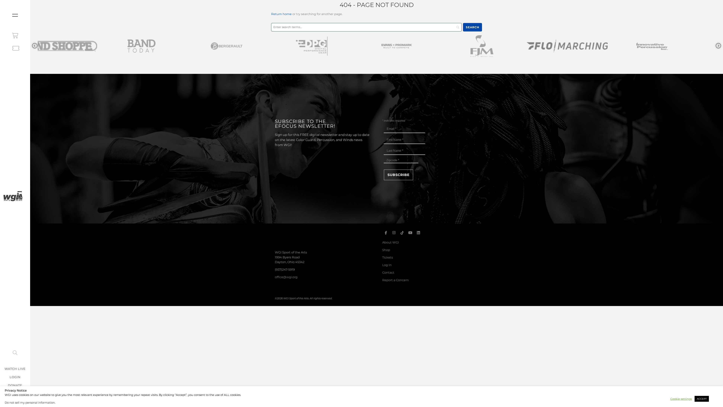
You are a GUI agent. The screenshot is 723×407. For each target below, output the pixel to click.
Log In (387, 265)
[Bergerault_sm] (78, 46)
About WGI (390, 242)
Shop (386, 250)
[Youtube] (410, 232)
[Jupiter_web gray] (589, 46)
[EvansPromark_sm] (248, 46)
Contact (388, 272)
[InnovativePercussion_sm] (504, 46)
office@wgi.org (286, 277)
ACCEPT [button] (702, 398)
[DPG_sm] (163, 46)
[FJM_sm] (333, 46)
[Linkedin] (418, 232)
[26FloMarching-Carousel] (418, 46)
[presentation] (34, 46)
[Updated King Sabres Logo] (674, 46)
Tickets (387, 257)
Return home (281, 14)
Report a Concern (395, 280)
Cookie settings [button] (681, 399)
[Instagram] (393, 232)
